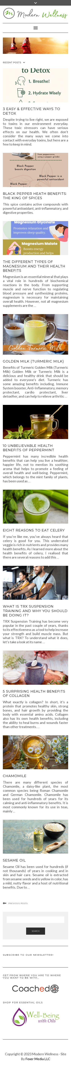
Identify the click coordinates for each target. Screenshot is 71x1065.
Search (36, 931)
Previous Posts (18, 903)
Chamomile (15, 776)
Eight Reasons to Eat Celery (34, 530)
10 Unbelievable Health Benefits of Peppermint (28, 448)
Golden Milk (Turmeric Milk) (33, 361)
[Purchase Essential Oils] (35, 1016)
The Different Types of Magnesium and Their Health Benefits (34, 266)
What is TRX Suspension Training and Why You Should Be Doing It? (35, 610)
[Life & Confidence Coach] (35, 989)
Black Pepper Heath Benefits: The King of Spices (35, 196)
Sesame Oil (14, 860)
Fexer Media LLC (37, 1059)
